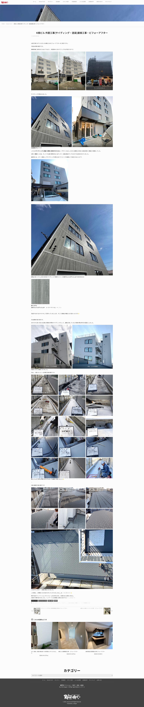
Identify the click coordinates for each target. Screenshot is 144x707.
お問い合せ (99, 680)
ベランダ (40, 602)
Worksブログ (42, 1)
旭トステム (53, 602)
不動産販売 (74, 1)
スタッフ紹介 (66, 1)
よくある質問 (83, 1)
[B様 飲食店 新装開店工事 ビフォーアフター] (99, 635)
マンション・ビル (43, 600)
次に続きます (66, 592)
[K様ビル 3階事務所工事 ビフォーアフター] (71, 635)
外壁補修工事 (87, 602)
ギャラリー (50, 1)
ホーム (34, 1)
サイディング (47, 602)
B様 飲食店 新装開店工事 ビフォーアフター (95, 651)
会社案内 (58, 1)
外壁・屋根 (50, 600)
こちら (59, 307)
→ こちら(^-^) (71, 597)
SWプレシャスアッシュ (62, 602)
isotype (75, 703)
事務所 (55, 600)
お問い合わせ (99, 1)
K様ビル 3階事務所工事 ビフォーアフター (68, 651)
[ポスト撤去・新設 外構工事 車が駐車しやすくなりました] (44, 635)
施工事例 (35, 602)
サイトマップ (108, 1)
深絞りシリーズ (78, 602)
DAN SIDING (71, 602)
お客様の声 (91, 1)
